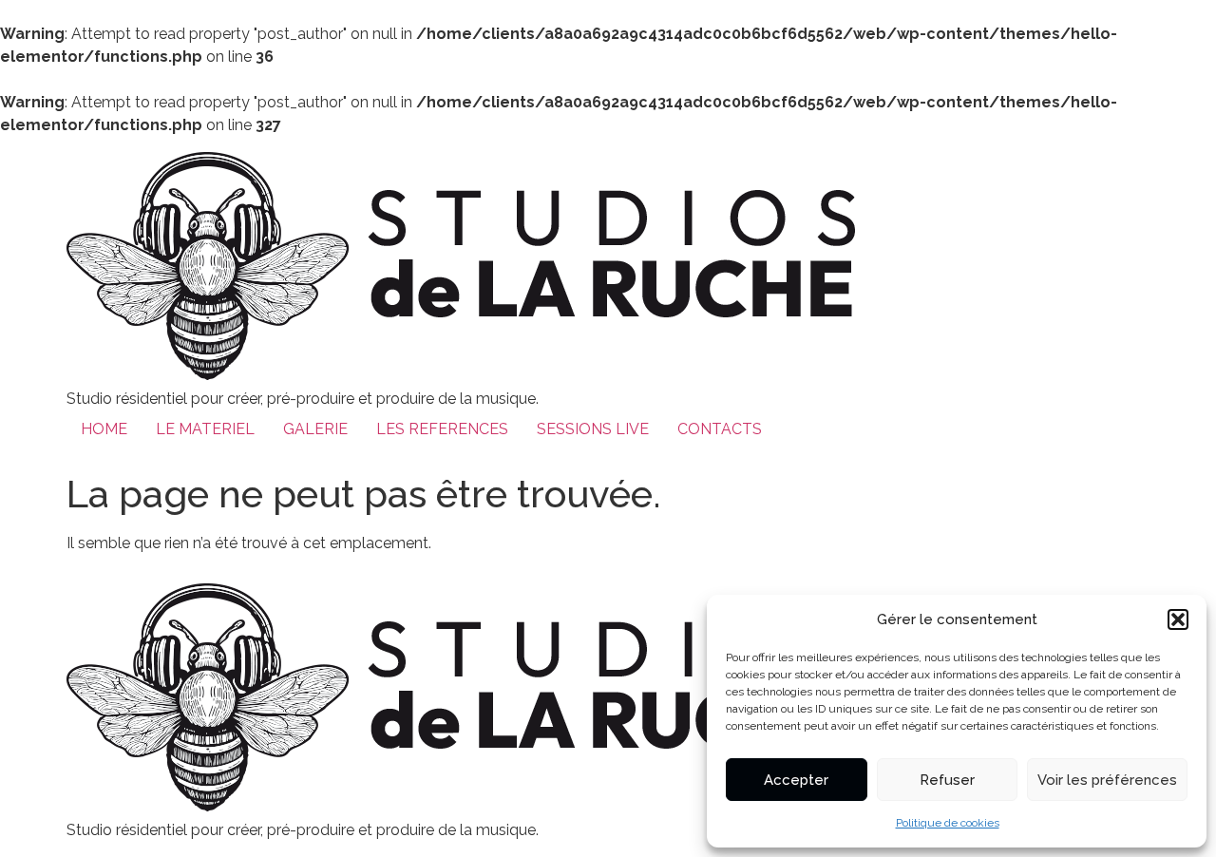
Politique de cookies (947, 822)
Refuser (947, 780)
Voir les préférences (1107, 780)
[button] (1178, 619)
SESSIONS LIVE (593, 429)
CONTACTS (719, 429)
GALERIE (315, 429)
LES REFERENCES (442, 429)
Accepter (796, 780)
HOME (104, 429)
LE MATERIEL (205, 429)
